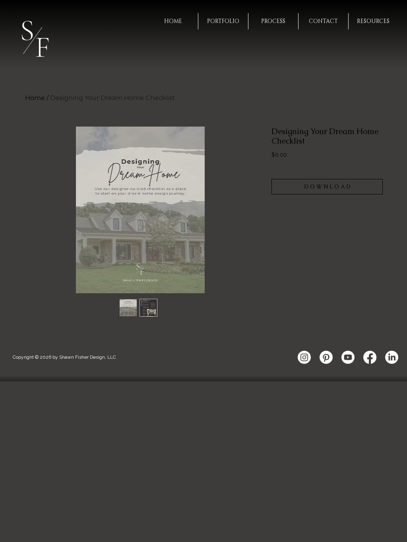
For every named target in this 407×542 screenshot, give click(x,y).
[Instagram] (304, 357)
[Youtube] (348, 357)
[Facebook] (369, 357)
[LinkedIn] (391, 357)
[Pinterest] (326, 357)
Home (35, 98)
